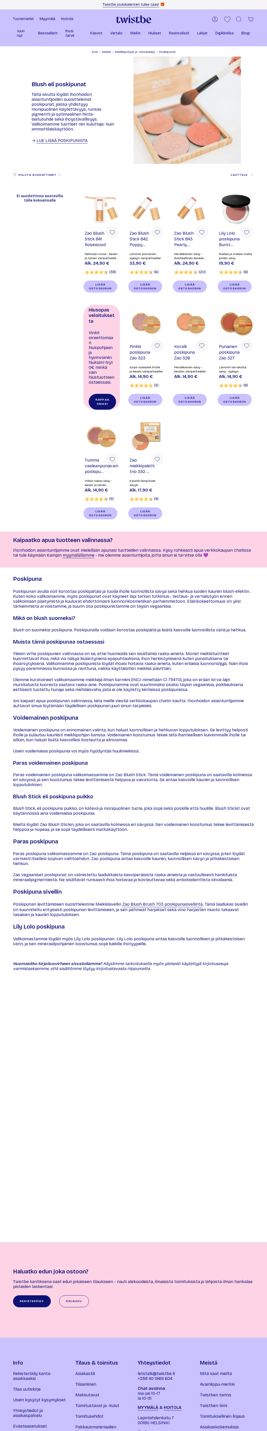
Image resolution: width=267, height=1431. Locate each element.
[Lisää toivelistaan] (112, 232)
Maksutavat (87, 1394)
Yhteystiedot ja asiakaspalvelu (28, 1413)
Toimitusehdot (89, 1416)
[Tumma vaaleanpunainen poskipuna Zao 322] (101, 436)
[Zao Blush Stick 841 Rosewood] (101, 209)
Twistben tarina (215, 1394)
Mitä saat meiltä (216, 1373)
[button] (23, 33)
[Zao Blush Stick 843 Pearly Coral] (191, 209)
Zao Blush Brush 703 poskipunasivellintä (162, 904)
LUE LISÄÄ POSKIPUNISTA (62, 140)
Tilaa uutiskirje (27, 1389)
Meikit (106, 52)
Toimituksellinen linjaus (222, 1416)
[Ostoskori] (251, 19)
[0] (227, 19)
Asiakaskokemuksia (219, 1426)
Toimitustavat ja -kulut (97, 1405)
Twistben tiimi (213, 1405)
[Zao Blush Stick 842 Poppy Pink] (146, 209)
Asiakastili (85, 1373)
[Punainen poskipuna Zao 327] (236, 323)
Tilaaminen (85, 1384)
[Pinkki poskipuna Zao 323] (146, 323)
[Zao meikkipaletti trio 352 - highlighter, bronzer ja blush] (146, 436)
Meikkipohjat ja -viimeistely (135, 52)
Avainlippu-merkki (217, 1384)
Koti (95, 52)
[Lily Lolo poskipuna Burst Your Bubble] (236, 209)
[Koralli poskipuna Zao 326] (191, 323)
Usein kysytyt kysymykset (39, 1399)
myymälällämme (78, 555)
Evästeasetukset (30, 1426)
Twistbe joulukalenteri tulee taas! (131, 4)
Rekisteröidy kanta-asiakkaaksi (32, 1376)
